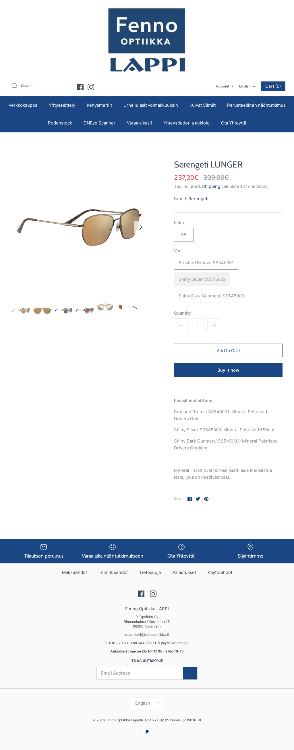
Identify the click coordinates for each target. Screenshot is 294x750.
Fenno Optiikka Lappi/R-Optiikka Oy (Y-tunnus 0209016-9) (153, 720)
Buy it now (228, 370)
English (245, 86)
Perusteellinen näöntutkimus (256, 105)
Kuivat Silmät (202, 105)
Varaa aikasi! (139, 123)
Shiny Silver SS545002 (202, 279)
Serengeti (198, 198)
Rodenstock (60, 123)
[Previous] (17, 227)
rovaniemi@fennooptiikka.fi (147, 634)
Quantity (182, 313)
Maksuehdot (74, 572)
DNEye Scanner (99, 123)
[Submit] (190, 673)
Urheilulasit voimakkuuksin (150, 105)
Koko (179, 222)
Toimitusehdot (113, 572)
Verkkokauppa (23, 105)
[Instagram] (91, 87)
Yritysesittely (62, 105)
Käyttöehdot (220, 572)
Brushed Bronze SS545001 (206, 262)
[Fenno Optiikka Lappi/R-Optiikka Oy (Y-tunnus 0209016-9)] (147, 40)
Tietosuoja (150, 572)
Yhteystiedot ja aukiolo (186, 123)
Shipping (211, 186)
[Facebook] (80, 87)
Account (222, 86)
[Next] (140, 227)
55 (183, 234)
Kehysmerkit (99, 105)
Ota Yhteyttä (233, 123)
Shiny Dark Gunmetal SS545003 (211, 296)
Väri (178, 250)
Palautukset (184, 572)
